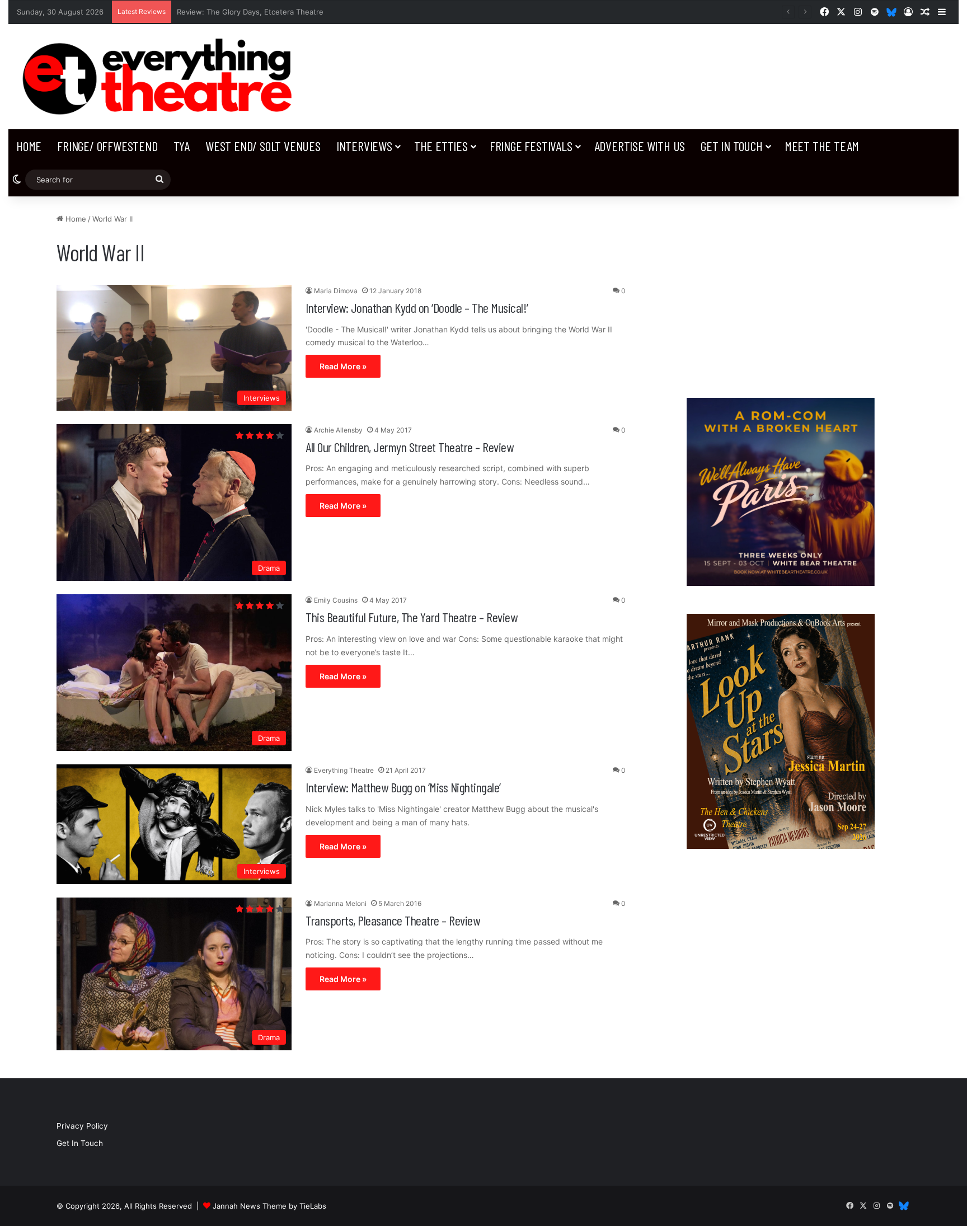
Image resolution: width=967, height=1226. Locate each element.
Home (28, 146)
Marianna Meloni (340, 903)
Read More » (343, 366)
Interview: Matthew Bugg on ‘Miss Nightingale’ (403, 787)
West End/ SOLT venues (263, 146)
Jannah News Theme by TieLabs (269, 1205)
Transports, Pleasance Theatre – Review (393, 920)
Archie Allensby (338, 430)
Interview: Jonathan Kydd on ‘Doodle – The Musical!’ (417, 307)
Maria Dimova (336, 290)
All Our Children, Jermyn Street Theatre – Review (409, 447)
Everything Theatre (344, 770)
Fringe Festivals (531, 146)
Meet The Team (822, 146)
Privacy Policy (82, 1125)
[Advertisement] (780, 291)
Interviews (364, 146)
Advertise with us (640, 146)
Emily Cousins (336, 600)
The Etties (441, 146)
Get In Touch (732, 146)
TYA (181, 146)
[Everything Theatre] (161, 77)
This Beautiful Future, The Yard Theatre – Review (411, 617)
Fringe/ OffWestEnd (107, 146)
